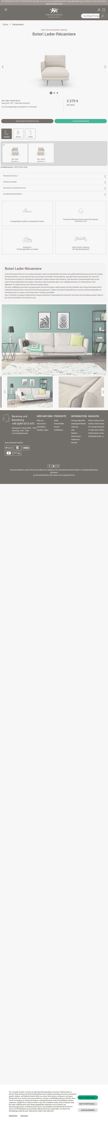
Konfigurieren (88, 1110)
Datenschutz (13, 1116)
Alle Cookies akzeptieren (88, 1097)
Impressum (24, 1116)
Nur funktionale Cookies (88, 1104)
